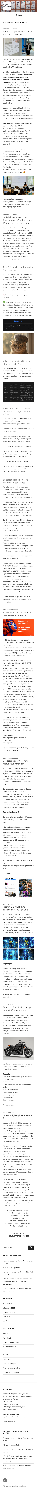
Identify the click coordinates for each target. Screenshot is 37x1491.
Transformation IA (9, 1347)
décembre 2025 (9, 1308)
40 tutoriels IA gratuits (11, 1268)
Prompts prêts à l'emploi (12, 1342)
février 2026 (7, 1304)
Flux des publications (10, 1364)
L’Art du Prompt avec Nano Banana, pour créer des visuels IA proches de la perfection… (17, 220)
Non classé (7, 1338)
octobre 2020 (8, 1321)
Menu (20, 15)
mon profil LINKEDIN (10, 750)
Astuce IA (6, 1334)
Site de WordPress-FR (11, 1372)
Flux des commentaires (11, 1368)
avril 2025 (6, 1317)
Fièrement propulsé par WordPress (14, 1486)
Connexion (7, 1360)
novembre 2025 (9, 1312)
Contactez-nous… (9, 1422)
